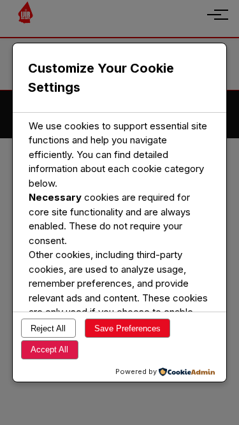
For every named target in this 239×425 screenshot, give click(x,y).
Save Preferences (127, 328)
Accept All (49, 349)
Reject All (48, 328)
